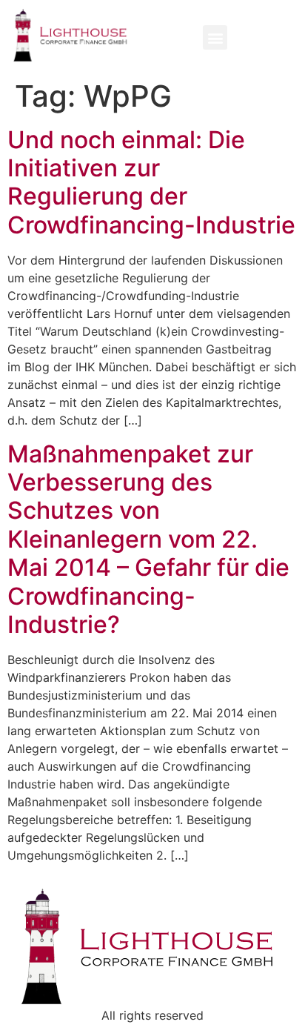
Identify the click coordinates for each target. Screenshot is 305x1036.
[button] (215, 37)
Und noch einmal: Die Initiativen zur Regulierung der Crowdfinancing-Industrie (151, 182)
